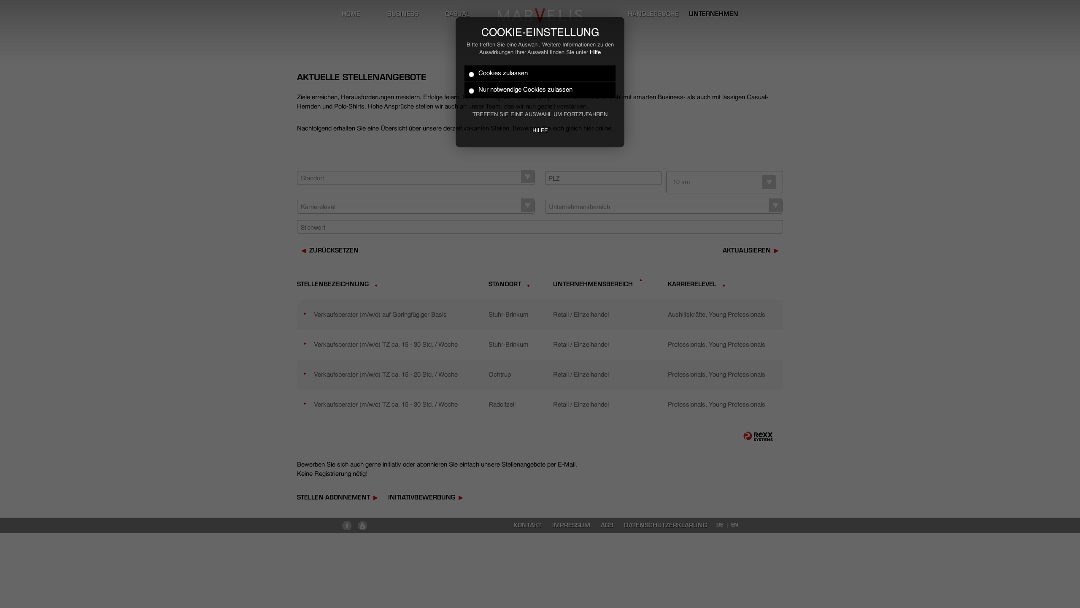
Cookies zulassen (503, 73)
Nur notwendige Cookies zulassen (525, 90)
